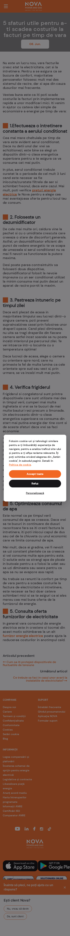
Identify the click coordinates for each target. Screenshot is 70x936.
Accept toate (35, 474)
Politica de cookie (20, 464)
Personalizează (35, 493)
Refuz (35, 483)
